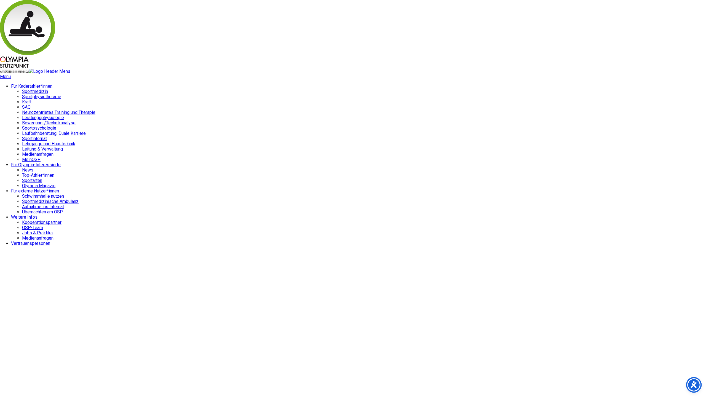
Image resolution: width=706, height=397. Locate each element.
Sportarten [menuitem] (32, 180)
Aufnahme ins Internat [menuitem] (43, 206)
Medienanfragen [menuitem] (38, 154)
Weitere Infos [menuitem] (24, 217)
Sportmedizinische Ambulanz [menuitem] (50, 201)
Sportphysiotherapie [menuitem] (41, 96)
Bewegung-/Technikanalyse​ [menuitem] (49, 122)
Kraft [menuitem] (26, 101)
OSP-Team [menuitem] (32, 227)
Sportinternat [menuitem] (34, 138)
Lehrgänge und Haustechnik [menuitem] (48, 143)
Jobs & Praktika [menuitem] (37, 232)
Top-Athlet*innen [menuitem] (38, 175)
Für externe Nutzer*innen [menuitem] (35, 191)
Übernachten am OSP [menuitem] (42, 211)
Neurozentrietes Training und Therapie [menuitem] (58, 112)
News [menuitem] (27, 170)
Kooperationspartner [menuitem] (41, 222)
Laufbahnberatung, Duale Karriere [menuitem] (54, 133)
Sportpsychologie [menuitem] (39, 128)
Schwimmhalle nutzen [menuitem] (43, 196)
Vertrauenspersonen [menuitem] (30, 243)
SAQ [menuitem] (26, 107)
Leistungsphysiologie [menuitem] (43, 117)
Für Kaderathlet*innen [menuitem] (31, 86)
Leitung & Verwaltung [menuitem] (42, 149)
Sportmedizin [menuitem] (35, 91)
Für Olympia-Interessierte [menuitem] (36, 164)
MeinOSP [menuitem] (31, 159)
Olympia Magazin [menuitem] (38, 185)
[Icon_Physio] (27, 53)
